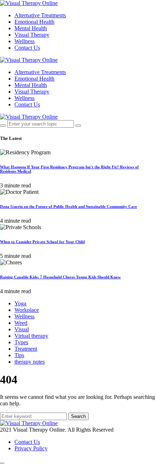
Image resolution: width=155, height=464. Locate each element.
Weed (20, 323)
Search (78, 416)
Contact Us (27, 48)
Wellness (24, 41)
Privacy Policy (31, 448)
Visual (21, 329)
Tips (19, 355)
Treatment (25, 349)
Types (21, 342)
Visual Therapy (31, 35)
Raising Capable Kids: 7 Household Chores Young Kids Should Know (60, 277)
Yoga (20, 303)
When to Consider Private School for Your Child (42, 242)
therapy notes (29, 362)
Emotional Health (34, 22)
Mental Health (30, 28)
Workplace (26, 310)
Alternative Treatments (40, 15)
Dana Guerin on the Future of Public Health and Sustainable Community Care (68, 206)
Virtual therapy (31, 336)
